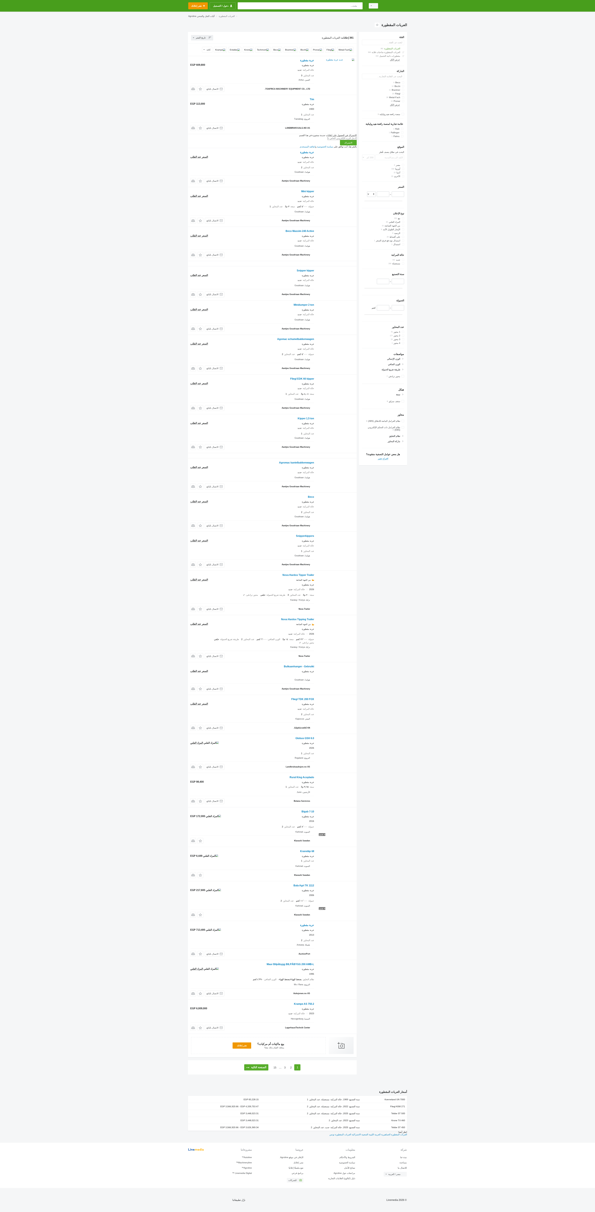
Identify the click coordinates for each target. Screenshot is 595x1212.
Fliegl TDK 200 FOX (302, 699)
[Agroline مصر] (394, 6)
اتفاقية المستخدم (307, 146)
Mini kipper (307, 191)
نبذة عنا (403, 1157)
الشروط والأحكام (347, 1157)
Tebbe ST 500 (398, 1113)
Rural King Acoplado (302, 777)
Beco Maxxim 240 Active (300, 231)
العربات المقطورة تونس (340, 1134)
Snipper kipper (305, 270)
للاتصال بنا (402, 1168)
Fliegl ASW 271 (397, 1106)
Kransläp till (307, 851)
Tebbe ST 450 (398, 1127)
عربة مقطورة (307, 60)
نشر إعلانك (242, 1045)
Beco (311, 497)
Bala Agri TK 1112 (303, 885)
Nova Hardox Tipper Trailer (298, 575)
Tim (312, 99)
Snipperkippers (305, 536)
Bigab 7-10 (308, 811)
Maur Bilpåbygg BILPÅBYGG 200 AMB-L (290, 964)
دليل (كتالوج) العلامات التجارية (341, 1178)
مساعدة (403, 1162)
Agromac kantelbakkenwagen (296, 462)
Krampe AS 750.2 (304, 1004)
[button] (200, 89)
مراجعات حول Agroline (344, 1173)
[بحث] (359, 6)
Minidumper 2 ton (304, 305)
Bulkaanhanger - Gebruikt (299, 666)
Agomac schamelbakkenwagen (295, 339)
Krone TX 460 (398, 1120)
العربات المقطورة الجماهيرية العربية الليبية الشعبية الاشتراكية (379, 1134)
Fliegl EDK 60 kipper (302, 378)
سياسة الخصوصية (325, 146)
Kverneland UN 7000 (395, 1099)
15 (274, 1067)
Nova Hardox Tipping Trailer (297, 619)
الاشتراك (348, 143)
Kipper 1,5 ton (306, 418)
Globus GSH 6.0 (304, 738)
